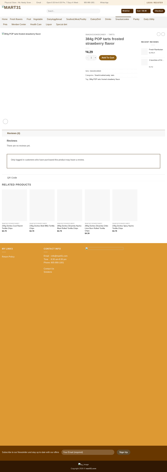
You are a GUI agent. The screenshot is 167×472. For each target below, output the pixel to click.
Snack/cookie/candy (95, 35)
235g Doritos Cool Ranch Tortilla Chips (12, 227)
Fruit (29, 19)
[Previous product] (163, 34)
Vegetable (38, 19)
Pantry (136, 19)
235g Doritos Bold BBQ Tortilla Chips (41, 227)
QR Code (12, 177)
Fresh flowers (16, 19)
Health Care (35, 24)
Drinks (108, 19)
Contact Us (49, 269)
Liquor (49, 24)
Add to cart (108, 58)
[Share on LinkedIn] (107, 85)
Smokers (48, 272)
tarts (111, 35)
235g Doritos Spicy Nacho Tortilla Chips (123, 227)
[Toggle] (4, 133)
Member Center (19, 24)
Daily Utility (149, 19)
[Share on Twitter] (92, 85)
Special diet (61, 24)
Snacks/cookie (122, 19)
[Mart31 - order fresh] (22, 11)
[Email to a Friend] (97, 85)
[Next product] (158, 34)
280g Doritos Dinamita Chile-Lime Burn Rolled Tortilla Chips (97, 228)
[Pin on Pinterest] (102, 85)
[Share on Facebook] (88, 85)
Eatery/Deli (96, 19)
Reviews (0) (13, 133)
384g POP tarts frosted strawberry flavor (104, 79)
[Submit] (97, 11)
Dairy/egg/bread (54, 19)
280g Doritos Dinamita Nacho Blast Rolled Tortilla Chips (69, 227)
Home (5, 19)
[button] (143, 11)
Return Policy (8, 257)
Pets (5, 24)
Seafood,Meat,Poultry (76, 19)
